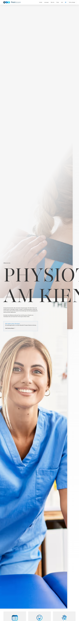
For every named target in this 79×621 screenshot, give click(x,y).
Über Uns (52, 2)
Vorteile (40, 2)
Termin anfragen (72, 2)
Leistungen (46, 2)
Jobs (62, 2)
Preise (57, 2)
